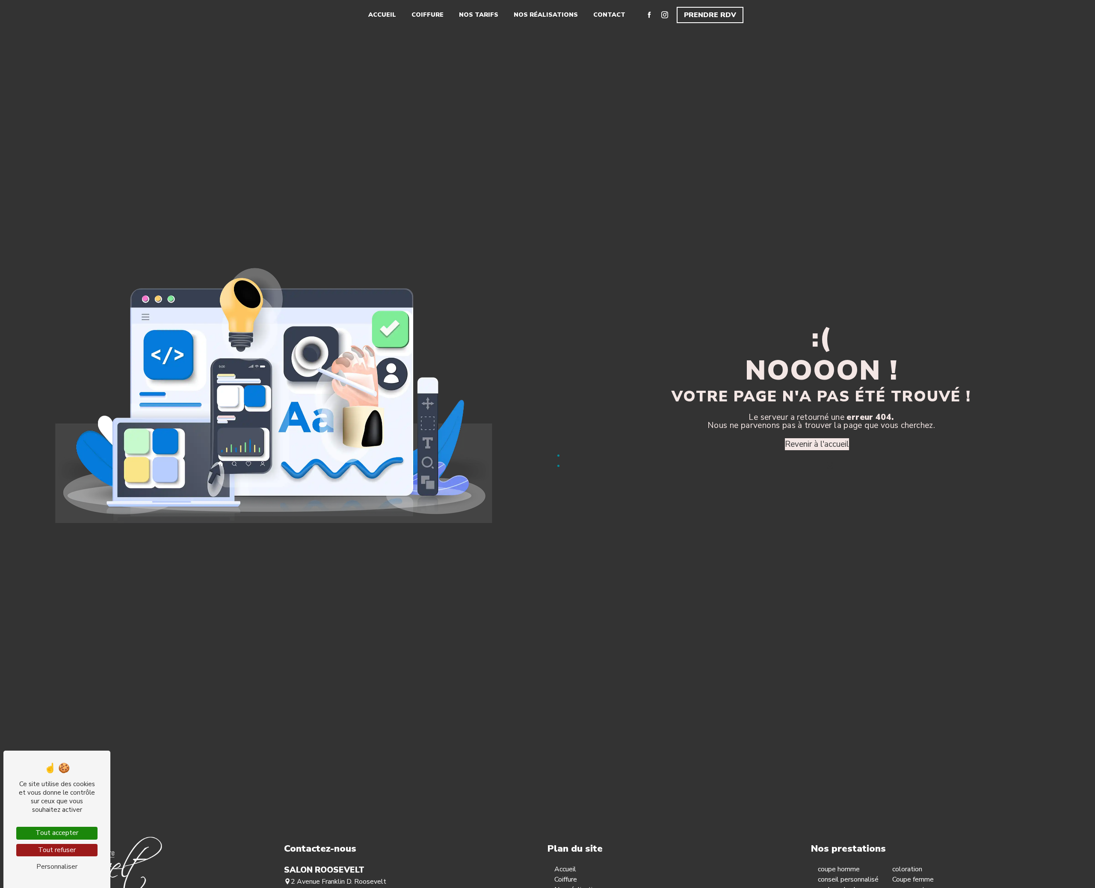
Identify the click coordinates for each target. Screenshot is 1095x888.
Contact (609, 14)
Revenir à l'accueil (817, 444)
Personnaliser (56, 866)
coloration (907, 869)
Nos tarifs (478, 14)
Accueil (382, 14)
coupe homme (839, 869)
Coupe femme (913, 879)
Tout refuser (57, 850)
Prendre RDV (710, 15)
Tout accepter (57, 833)
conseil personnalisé (848, 879)
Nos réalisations (546, 14)
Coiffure (427, 14)
